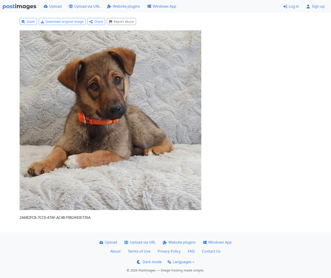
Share (98, 21)
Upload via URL (87, 6)
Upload (55, 6)
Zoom (31, 21)
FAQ (191, 251)
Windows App (164, 6)
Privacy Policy (169, 251)
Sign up (318, 6)
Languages (182, 261)
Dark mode (152, 261)
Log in (294, 6)
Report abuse (124, 21)
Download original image (64, 21)
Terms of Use (139, 251)
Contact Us (211, 251)
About (115, 251)
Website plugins (126, 6)
